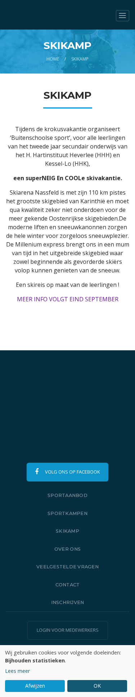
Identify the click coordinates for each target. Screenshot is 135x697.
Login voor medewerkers (68, 630)
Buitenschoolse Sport (47, 15)
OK (97, 685)
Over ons (67, 549)
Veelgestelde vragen (67, 566)
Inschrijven (67, 602)
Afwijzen (35, 685)
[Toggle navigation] (122, 15)
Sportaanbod (67, 495)
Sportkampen (67, 513)
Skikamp (67, 531)
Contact (67, 584)
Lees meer (17, 670)
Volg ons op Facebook (72, 472)
